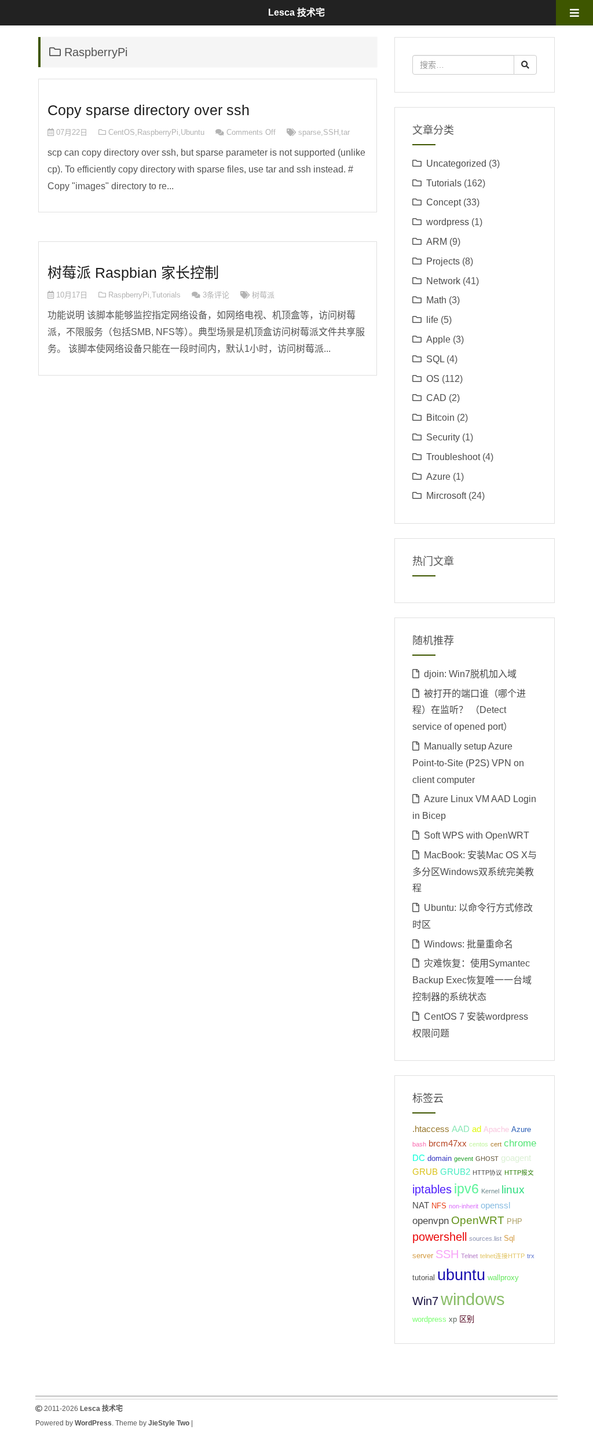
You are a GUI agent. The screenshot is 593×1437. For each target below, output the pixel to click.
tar (345, 132)
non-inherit (463, 1206)
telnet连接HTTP (502, 1255)
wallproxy (503, 1277)
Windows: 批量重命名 (468, 944)
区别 (466, 1319)
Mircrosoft (446, 496)
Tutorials (166, 295)
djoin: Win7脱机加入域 (470, 674)
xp (453, 1319)
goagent (516, 1158)
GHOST (487, 1158)
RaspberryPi (157, 132)
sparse (309, 132)
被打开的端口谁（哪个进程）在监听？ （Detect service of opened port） (469, 710)
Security (443, 437)
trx (531, 1255)
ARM (436, 242)
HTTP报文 (519, 1172)
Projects (443, 261)
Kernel (490, 1191)
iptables (432, 1189)
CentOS (121, 132)
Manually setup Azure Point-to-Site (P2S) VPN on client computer (468, 763)
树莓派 (263, 295)
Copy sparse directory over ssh (148, 110)
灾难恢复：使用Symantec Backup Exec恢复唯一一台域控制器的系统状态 (472, 980)
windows (473, 1299)
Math (436, 300)
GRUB (425, 1172)
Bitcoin (440, 417)
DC (418, 1158)
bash (419, 1144)
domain (439, 1158)
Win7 (425, 1301)
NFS (438, 1205)
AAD (461, 1129)
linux (513, 1190)
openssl (495, 1205)
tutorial (423, 1277)
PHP (514, 1221)
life (432, 320)
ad (476, 1129)
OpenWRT (477, 1220)
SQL (435, 359)
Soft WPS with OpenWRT (476, 835)
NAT (420, 1205)
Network (443, 281)
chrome (520, 1143)
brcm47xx (448, 1143)
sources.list (485, 1238)
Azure (438, 477)
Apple (438, 339)
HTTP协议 (487, 1172)
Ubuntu (192, 132)
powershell (439, 1236)
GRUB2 (455, 1172)
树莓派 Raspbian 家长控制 (133, 272)
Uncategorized (456, 163)
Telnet (469, 1255)
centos (478, 1144)
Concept (443, 202)
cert (496, 1144)
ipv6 (466, 1188)
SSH (331, 132)
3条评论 (216, 295)
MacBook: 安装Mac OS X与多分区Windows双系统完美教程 (474, 872)
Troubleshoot (453, 457)
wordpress (447, 222)
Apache (496, 1129)
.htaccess (430, 1129)
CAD (436, 398)
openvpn (430, 1220)
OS (433, 379)
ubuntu (461, 1275)
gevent (463, 1158)
